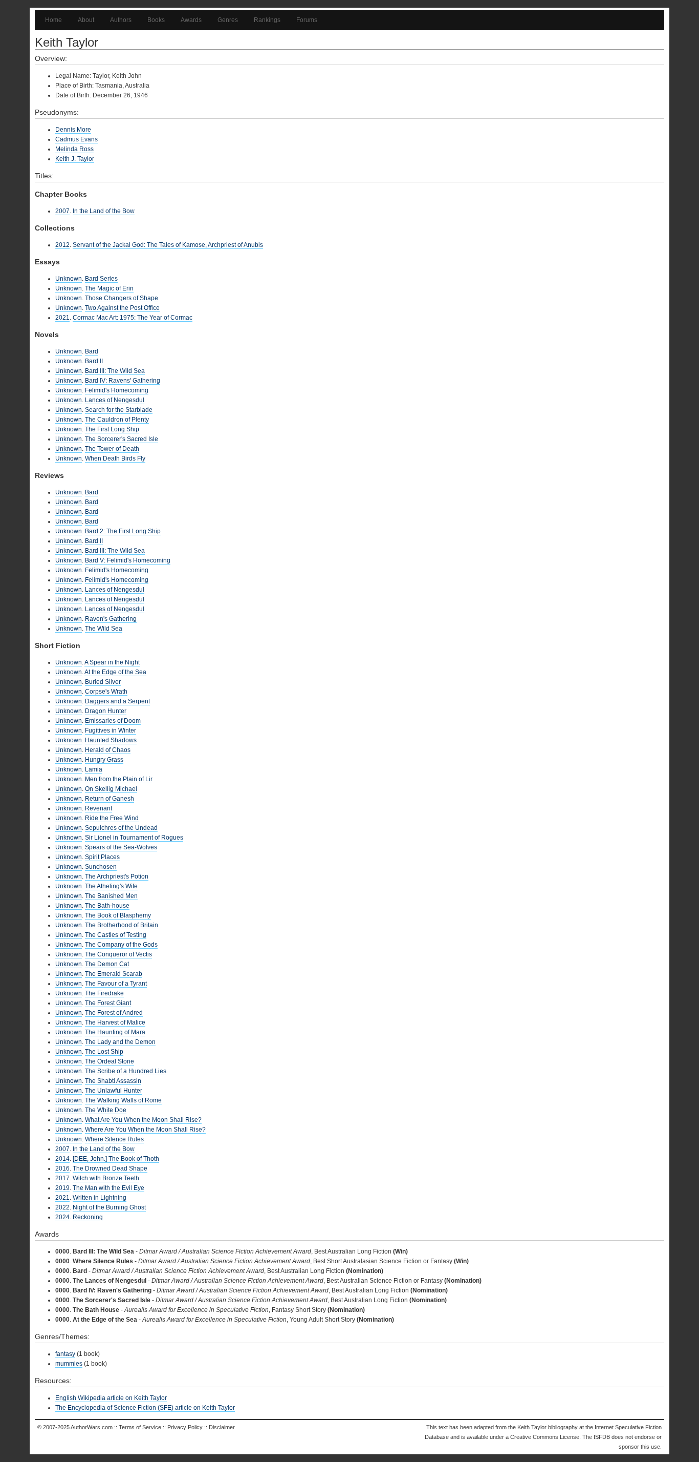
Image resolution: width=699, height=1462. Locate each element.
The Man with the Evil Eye (108, 1188)
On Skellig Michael (111, 788)
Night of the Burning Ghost (109, 1207)
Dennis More (73, 129)
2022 (62, 1207)
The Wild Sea (103, 628)
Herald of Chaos (107, 750)
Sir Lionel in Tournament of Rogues (134, 837)
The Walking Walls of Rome (123, 1100)
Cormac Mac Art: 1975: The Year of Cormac (132, 317)
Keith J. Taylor (74, 158)
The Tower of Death (112, 448)
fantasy (65, 1353)
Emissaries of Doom (113, 720)
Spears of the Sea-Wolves (121, 847)
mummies (68, 1363)
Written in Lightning (99, 1197)
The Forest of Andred (114, 1012)
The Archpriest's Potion (116, 876)
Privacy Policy (185, 1427)
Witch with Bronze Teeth (106, 1178)
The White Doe (105, 1110)
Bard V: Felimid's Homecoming (127, 560)
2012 (62, 244)
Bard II (94, 361)
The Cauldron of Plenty (117, 419)
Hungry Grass (104, 759)
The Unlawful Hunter (113, 1090)
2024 (62, 1217)
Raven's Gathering (111, 618)
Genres (227, 20)
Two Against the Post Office (122, 307)
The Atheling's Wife (111, 886)
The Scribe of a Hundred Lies (125, 1071)
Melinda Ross (74, 149)
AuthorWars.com (92, 1427)
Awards (191, 20)
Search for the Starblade (118, 409)
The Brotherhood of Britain (121, 925)
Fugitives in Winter (110, 730)
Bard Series (101, 278)
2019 (62, 1188)
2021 (62, 317)
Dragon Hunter (105, 711)
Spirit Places (102, 857)
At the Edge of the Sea (115, 672)
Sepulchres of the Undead (121, 827)
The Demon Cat (107, 964)
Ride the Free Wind (112, 818)
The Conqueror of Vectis (118, 954)
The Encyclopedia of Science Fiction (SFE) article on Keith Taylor (145, 1407)
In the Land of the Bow (104, 211)
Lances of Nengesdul (114, 400)
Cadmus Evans (76, 139)
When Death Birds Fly (115, 458)
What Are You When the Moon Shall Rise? (143, 1119)
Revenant (98, 808)
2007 (62, 211)
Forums (306, 20)
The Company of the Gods (121, 944)
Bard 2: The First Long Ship (123, 531)
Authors (121, 20)
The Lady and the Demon (120, 1042)
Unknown (68, 278)
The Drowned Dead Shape (110, 1168)
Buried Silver (103, 681)
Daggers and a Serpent (117, 701)
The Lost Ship (104, 1051)
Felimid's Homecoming (116, 390)
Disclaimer (222, 1427)
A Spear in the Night (112, 662)
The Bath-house (107, 905)
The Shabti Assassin (113, 1080)
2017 (62, 1178)
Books (156, 20)
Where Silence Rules (114, 1139)
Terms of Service (140, 1427)
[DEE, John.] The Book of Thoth (116, 1158)
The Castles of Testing (115, 934)
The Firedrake (104, 993)
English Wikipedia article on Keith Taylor (111, 1398)
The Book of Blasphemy (118, 915)
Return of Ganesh (109, 798)
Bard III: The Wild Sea (115, 370)
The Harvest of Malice (115, 1022)
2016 (62, 1168)
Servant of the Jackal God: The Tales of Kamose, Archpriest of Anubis (168, 244)
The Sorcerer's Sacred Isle (121, 439)
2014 (62, 1158)
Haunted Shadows (111, 740)
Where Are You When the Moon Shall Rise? (145, 1129)
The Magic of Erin (109, 288)
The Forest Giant (108, 1003)
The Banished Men (111, 896)
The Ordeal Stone (109, 1061)
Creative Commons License (544, 1437)
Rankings (267, 20)
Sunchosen (101, 866)
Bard (91, 351)
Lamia (93, 769)
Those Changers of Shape (121, 298)
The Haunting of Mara (115, 1032)
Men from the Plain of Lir (118, 779)
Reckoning (88, 1217)
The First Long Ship (112, 429)
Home (53, 20)
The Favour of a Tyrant (116, 983)
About (86, 20)
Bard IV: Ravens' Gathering (122, 380)
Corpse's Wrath (106, 691)
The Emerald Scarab (113, 973)
